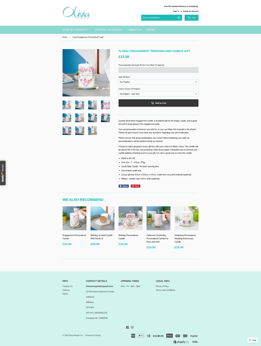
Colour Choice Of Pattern (129, 89)
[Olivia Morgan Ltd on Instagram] (132, 328)
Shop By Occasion (108, 29)
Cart (193, 17)
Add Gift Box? (124, 77)
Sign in (176, 11)
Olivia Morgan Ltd (76, 335)
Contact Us (68, 286)
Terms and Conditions (165, 290)
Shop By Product (76, 29)
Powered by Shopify (93, 335)
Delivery (66, 290)
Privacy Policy (162, 286)
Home (151, 29)
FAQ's (65, 294)
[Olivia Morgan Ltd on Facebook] (127, 328)
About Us (135, 29)
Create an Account (190, 11)
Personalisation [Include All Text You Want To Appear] (141, 65)
